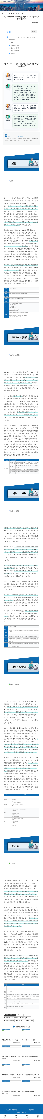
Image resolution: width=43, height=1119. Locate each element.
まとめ (13, 53)
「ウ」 (21, 1015)
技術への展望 (15, 48)
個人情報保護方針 (11, 1110)
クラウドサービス (11, 1015)
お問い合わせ (21, 1112)
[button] (39, 585)
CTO (29, 1017)
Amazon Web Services (12, 1017)
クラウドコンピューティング (25, 1020)
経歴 (12, 43)
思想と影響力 (15, 51)
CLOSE (34, 31)
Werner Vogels (10, 1020)
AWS (23, 1017)
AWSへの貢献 (15, 45)
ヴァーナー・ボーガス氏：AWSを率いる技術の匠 (22, 38)
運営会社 (31, 1110)
